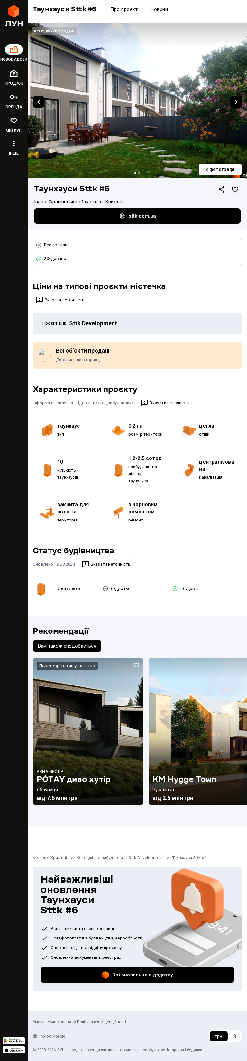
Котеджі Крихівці (50, 857)
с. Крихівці (112, 201)
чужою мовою (52, 1036)
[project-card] (88, 731)
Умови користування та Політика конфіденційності (79, 1022)
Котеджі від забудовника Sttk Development (120, 857)
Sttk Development (93, 323)
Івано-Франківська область (65, 201)
